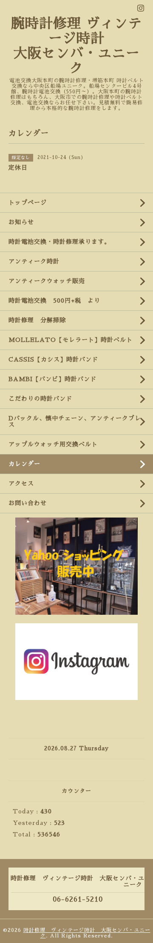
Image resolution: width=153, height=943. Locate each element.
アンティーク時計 (37, 261)
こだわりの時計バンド (43, 399)
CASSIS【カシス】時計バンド (53, 359)
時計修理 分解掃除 (40, 320)
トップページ (27, 202)
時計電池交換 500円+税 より (54, 301)
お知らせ (21, 222)
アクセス (21, 483)
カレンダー (24, 464)
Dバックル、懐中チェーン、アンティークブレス (74, 421)
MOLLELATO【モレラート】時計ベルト (70, 340)
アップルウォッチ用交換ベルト (53, 444)
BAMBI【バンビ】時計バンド (52, 379)
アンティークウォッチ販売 (46, 281)
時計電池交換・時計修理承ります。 (59, 242)
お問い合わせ (27, 503)
